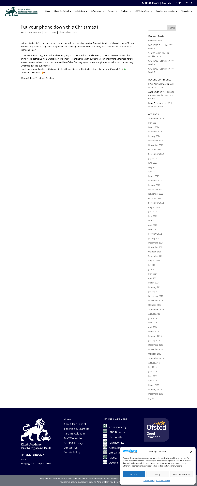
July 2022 (152, 211)
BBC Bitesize (116, 432)
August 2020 (154, 313)
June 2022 (152, 216)
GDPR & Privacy (73, 443)
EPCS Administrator (32, 32)
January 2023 (154, 185)
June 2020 (152, 318)
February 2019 (155, 389)
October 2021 (154, 251)
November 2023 (155, 145)
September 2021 (156, 256)
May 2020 (152, 322)
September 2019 (156, 358)
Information (96, 11)
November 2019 (155, 349)
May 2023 (152, 167)
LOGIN (178, 3)
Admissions (80, 11)
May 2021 (152, 274)
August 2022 (154, 207)
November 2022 (155, 193)
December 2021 (155, 242)
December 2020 (155, 296)
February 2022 (155, 233)
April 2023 (152, 171)
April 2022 (152, 225)
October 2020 (154, 305)
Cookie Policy (148, 480)
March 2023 (153, 176)
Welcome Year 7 (156, 40)
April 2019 (152, 380)
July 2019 (152, 367)
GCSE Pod (114, 463)
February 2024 (155, 131)
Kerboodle (114, 437)
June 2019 (152, 371)
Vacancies (185, 11)
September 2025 (156, 118)
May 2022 (152, 220)
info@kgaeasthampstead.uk (36, 463)
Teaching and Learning (165, 11)
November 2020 (155, 300)
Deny (157, 474)
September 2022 (156, 202)
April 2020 (152, 327)
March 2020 (153, 331)
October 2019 (154, 353)
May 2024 (152, 122)
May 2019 (152, 376)
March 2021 (153, 282)
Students (124, 11)
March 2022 (153, 229)
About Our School (61, 11)
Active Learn (116, 453)
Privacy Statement (163, 480)
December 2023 (155, 140)
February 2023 (155, 180)
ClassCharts (115, 448)
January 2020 (154, 340)
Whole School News (68, 32)
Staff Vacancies (73, 438)
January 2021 (154, 291)
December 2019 (155, 344)
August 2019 (154, 362)
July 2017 (152, 398)
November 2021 (155, 247)
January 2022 (154, 238)
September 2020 (156, 309)
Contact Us (71, 447)
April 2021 (152, 278)
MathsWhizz (115, 442)
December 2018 (155, 393)
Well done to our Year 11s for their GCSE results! (161, 95)
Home (47, 11)
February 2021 (155, 287)
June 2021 (152, 269)
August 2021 (154, 260)
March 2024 (153, 127)
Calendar (167, 3)
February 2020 (155, 336)
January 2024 (154, 136)
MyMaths (114, 458)
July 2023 (152, 158)
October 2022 (154, 198)
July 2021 (152, 265)
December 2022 (155, 189)
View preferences (181, 474)
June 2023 (152, 162)
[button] (191, 451)
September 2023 (156, 153)
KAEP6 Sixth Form (142, 11)
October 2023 (154, 149)
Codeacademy (117, 427)
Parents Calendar (74, 433)
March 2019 (153, 385)
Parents (111, 11)
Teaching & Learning (76, 428)
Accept (133, 474)
